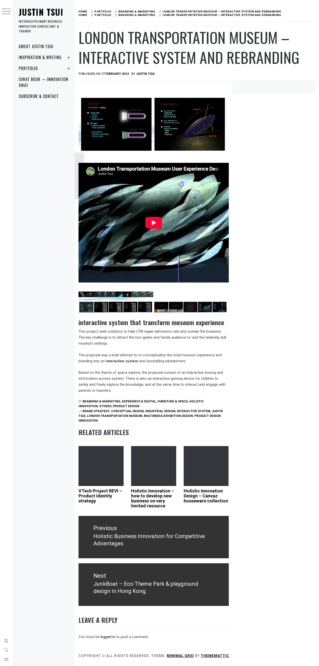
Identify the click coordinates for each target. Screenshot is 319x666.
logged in (107, 637)
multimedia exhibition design (168, 416)
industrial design (160, 411)
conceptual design (127, 411)
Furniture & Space (173, 401)
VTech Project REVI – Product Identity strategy (100, 495)
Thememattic (215, 656)
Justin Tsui (41, 11)
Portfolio (28, 68)
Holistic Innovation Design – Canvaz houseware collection (206, 495)
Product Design (126, 406)
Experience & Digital (139, 401)
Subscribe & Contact (39, 96)
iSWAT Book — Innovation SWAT (43, 82)
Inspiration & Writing (40, 57)
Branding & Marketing (101, 401)
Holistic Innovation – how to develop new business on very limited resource (152, 498)
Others (105, 406)
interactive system (193, 411)
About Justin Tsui (36, 46)
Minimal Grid (180, 656)
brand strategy (96, 411)
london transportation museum (114, 416)
